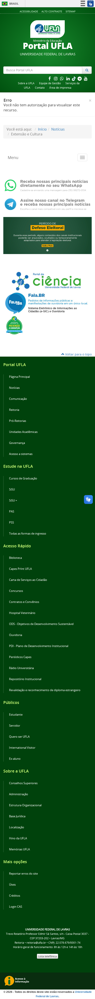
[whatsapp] (62, 78)
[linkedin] (68, 78)
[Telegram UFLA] (47, 203)
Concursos (16, 591)
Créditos (14, 896)
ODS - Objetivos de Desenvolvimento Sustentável (41, 624)
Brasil (9, 4)
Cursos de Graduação (23, 478)
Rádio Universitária (21, 668)
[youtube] (85, 78)
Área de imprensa (60, 88)
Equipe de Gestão (50, 83)
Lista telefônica (47, 956)
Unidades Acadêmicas (23, 432)
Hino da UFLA (18, 838)
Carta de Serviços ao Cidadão (28, 580)
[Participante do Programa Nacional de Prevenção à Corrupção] (14, 324)
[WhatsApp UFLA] (47, 185)
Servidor (14, 726)
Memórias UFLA (19, 849)
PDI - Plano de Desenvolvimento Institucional (38, 646)
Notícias (58, 129)
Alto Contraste (52, 11)
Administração (18, 794)
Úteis (12, 885)
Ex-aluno (15, 759)
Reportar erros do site (23, 874)
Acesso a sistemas (20, 454)
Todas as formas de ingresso (27, 533)
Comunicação (18, 399)
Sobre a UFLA (26, 83)
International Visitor (22, 748)
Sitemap (71, 11)
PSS (11, 522)
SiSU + (13, 500)
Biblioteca (15, 558)
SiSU (12, 489)
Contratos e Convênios (24, 602)
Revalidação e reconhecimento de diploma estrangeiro (44, 690)
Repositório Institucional (25, 679)
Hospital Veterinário (22, 613)
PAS (11, 511)
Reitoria (14, 410)
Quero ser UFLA (19, 737)
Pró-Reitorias (17, 421)
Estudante (16, 715)
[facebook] (50, 78)
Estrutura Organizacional (25, 805)
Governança (17, 443)
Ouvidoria (15, 635)
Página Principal (19, 377)
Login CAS (15, 907)
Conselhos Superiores (23, 783)
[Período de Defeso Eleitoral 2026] (47, 235)
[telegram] (80, 78)
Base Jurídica (17, 816)
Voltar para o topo (78, 354)
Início (42, 129)
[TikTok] (74, 78)
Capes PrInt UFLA (20, 569)
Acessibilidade (29, 11)
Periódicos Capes (20, 657)
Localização (16, 827)
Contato (40, 88)
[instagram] (56, 78)
